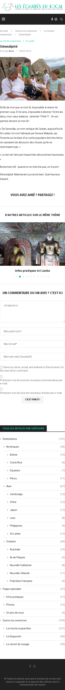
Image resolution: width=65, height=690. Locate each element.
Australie (37, 549)
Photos (35, 604)
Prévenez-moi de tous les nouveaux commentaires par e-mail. (31, 382)
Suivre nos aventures (26, 31)
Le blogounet (35, 636)
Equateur (37, 470)
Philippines (37, 525)
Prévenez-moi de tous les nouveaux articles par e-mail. (31, 392)
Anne (11, 51)
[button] (3, 250)
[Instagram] (56, 19)
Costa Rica (37, 462)
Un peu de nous (35, 612)
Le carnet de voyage (35, 644)
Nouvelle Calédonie (37, 565)
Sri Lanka (37, 533)
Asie (35, 486)
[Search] (61, 19)
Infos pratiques (35, 596)
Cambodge (37, 494)
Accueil (4, 31)
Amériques (35, 446)
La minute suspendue (35, 628)
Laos (37, 517)
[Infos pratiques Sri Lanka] (32, 244)
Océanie (35, 541)
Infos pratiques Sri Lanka (32, 270)
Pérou (37, 478)
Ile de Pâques (37, 557)
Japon (37, 509)
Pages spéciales (34, 588)
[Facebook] (52, 19)
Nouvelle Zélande (37, 573)
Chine (37, 502)
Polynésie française (37, 580)
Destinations (34, 438)
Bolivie (37, 454)
